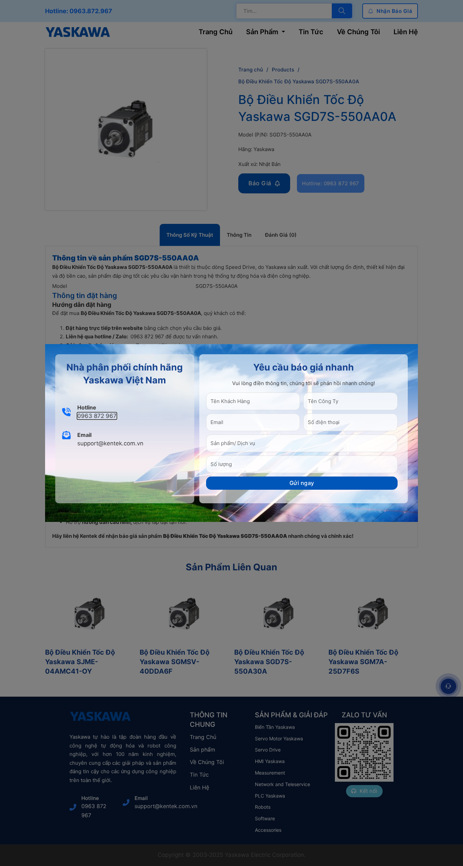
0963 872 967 (97, 416)
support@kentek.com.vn (110, 443)
